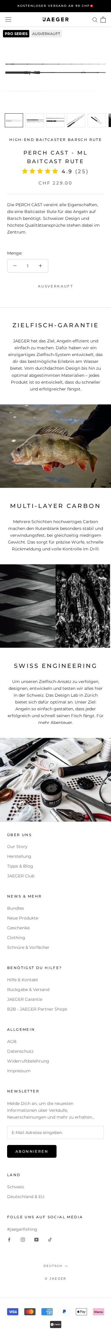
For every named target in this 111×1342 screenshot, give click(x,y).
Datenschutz (20, 1051)
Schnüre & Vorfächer (28, 947)
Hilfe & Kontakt (22, 979)
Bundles (15, 908)
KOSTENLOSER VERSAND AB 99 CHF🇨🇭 (55, 6)
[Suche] (95, 19)
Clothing (16, 937)
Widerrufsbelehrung (28, 1061)
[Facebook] (9, 1239)
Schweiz (15, 1186)
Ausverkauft (55, 286)
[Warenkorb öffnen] (103, 20)
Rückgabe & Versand (28, 989)
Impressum (19, 1070)
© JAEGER (56, 1278)
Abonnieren (31, 1151)
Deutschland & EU (25, 1196)
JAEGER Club (20, 876)
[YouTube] (36, 1239)
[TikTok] (50, 1239)
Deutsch (53, 1266)
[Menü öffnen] (8, 19)
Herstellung (19, 856)
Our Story (17, 846)
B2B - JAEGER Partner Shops (37, 1009)
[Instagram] (23, 1239)
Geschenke (18, 927)
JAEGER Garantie (24, 999)
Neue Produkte (22, 918)
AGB (12, 1041)
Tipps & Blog (20, 866)
